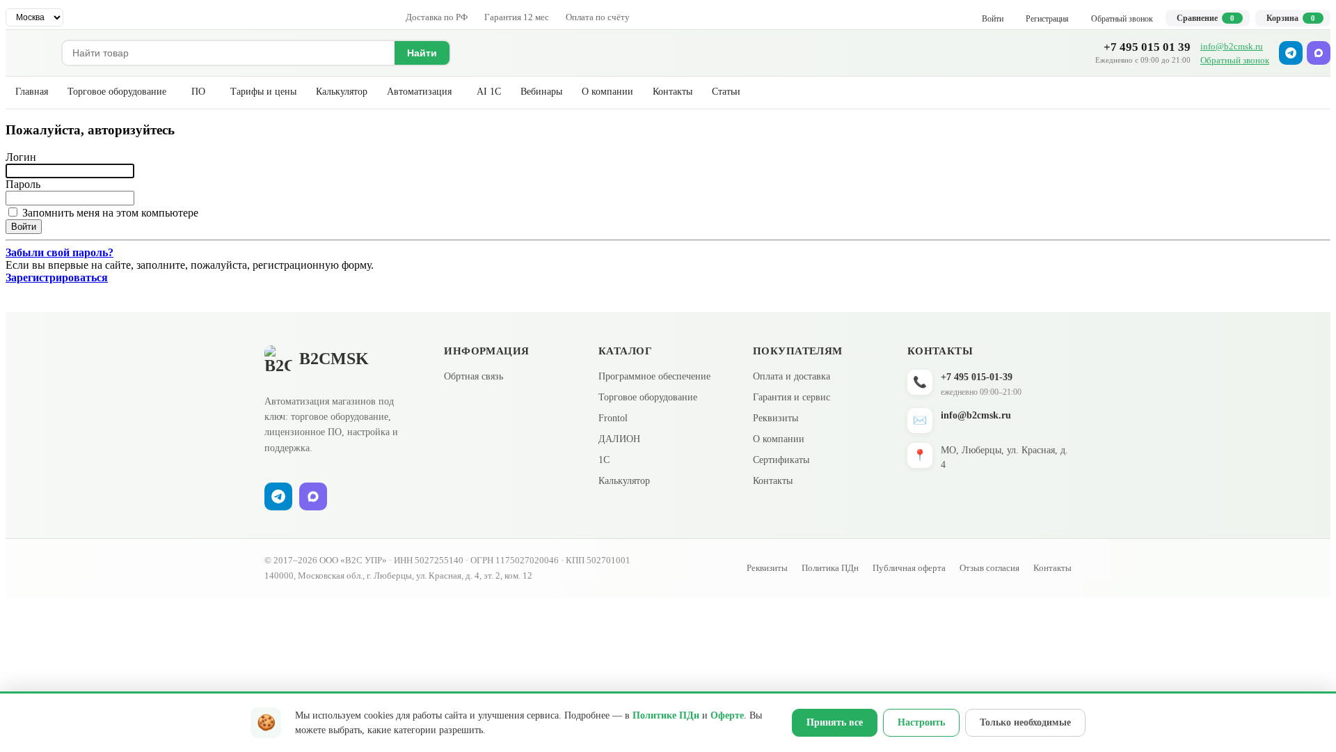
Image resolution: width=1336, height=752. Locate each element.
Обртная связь (473, 376)
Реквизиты (775, 418)
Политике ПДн (666, 715)
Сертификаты (781, 460)
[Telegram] (1291, 53)
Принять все (834, 722)
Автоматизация (419, 91)
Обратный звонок (1234, 60)
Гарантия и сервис (791, 397)
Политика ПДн (830, 568)
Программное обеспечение (654, 376)
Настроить (921, 722)
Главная (31, 91)
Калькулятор (341, 91)
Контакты (672, 91)
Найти (422, 52)
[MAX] (1318, 53)
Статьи (726, 91)
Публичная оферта (909, 568)
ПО (198, 91)
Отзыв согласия (989, 568)
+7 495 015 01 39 (1147, 47)
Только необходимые (1025, 722)
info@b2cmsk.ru (1231, 46)
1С (604, 460)
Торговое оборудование (116, 91)
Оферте (727, 715)
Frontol (613, 418)
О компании (607, 91)
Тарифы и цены (263, 91)
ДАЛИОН (619, 439)
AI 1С (489, 91)
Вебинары (541, 91)
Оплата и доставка (791, 376)
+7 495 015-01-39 (976, 377)
